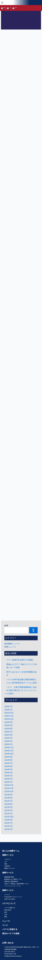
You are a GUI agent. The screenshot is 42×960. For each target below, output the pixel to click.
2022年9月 (8, 820)
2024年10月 (9, 753)
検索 (6, 625)
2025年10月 (9, 719)
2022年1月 (8, 829)
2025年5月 (8, 731)
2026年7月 (8, 706)
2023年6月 (8, 804)
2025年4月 (8, 735)
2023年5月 (8, 807)
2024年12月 (9, 747)
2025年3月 (8, 738)
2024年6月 (8, 766)
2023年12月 (9, 785)
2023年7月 (8, 801)
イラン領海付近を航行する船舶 (19, 660)
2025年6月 (8, 728)
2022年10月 (9, 816)
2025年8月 (8, 725)
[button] (39, 8)
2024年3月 (8, 775)
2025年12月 (9, 713)
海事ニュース (10, 647)
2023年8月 (8, 798)
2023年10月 (9, 791)
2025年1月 (8, 744)
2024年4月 (8, 772)
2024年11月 (9, 750)
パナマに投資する (9, 929)
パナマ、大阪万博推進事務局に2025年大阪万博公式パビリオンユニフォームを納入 (20, 690)
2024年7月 (8, 763)
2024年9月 (8, 757)
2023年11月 (9, 788)
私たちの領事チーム (10, 851)
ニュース (6, 921)
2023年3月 (8, 810)
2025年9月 (8, 722)
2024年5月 (8, 769)
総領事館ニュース (12, 643)
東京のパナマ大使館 (10, 933)
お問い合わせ (8, 943)
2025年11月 (9, 716)
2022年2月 (8, 826)
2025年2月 (8, 741)
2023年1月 (8, 813)
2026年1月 (8, 709)
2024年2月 (8, 779)
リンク (5, 925)
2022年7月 (8, 823)
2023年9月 (8, 794)
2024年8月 (8, 760)
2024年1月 (8, 782)
